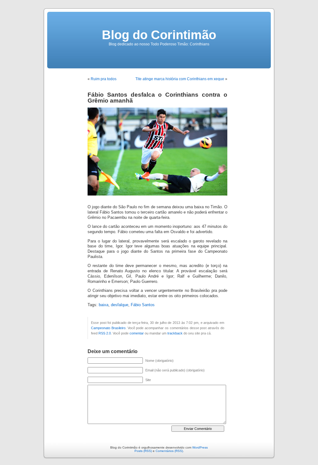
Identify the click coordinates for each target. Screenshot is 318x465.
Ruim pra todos (103, 79)
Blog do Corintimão (159, 35)
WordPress (200, 447)
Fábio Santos (143, 305)
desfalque (119, 305)
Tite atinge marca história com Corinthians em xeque (179, 79)
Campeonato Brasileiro (108, 328)
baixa (103, 305)
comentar (136, 333)
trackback (175, 333)
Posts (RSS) (143, 451)
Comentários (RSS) (169, 451)
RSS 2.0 (104, 333)
